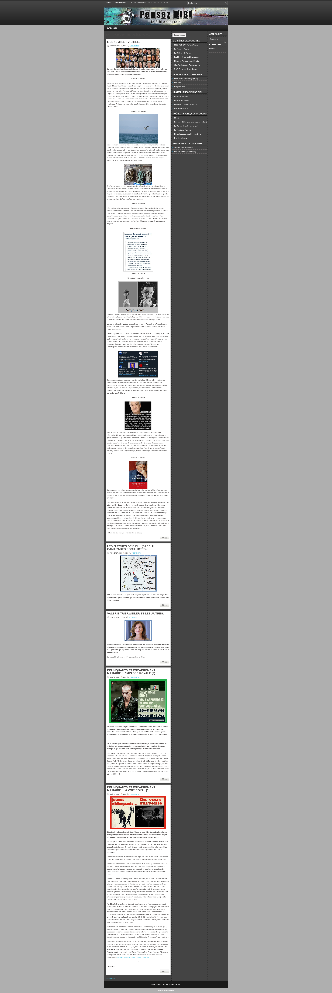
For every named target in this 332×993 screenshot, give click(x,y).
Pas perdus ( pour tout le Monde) (185, 104)
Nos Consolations (180, 138)
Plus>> (164, 538)
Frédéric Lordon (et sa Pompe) (185, 151)
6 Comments (134, 677)
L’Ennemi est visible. (123, 42)
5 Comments (134, 46)
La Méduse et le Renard (182, 53)
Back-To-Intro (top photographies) (186, 78)
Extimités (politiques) (181, 96)
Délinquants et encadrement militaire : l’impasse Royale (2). (131, 672)
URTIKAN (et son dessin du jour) (185, 69)
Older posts (110, 978)
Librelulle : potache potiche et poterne (187, 134)
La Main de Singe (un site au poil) (186, 126)
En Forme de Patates (181, 49)
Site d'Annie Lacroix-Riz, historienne (187, 65)
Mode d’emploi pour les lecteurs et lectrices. (149, 2)
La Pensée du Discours (182, 130)
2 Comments (133, 617)
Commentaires (179, 35)
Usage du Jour (179, 86)
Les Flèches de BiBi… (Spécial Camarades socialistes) (131, 548)
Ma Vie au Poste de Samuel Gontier (186, 61)
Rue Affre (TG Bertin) (181, 108)
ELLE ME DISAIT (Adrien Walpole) (186, 45)
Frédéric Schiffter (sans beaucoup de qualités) (190, 122)
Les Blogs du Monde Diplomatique (186, 57)
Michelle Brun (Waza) (181, 100)
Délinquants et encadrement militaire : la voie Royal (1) (131, 789)
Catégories (113, 28)
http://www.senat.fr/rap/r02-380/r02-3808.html (133, 957)
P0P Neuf (177, 82)
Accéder (212, 48)
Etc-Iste (176, 118)
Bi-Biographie (120, 2)
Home (108, 2)
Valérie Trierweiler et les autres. (135, 613)
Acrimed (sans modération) (183, 147)
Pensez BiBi (161, 984)
